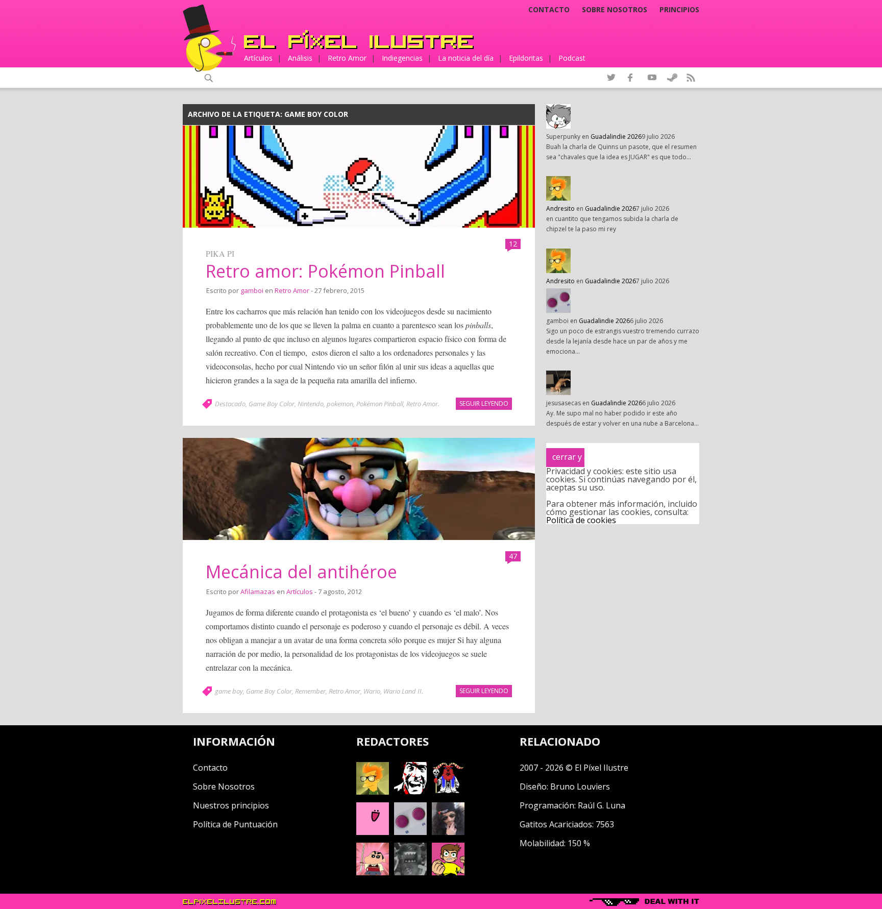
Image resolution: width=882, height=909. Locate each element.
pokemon (340, 403)
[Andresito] (372, 791)
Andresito (560, 208)
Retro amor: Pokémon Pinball (325, 271)
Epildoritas (526, 58)
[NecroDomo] (410, 872)
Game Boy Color (272, 403)
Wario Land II (402, 691)
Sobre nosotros (614, 10)
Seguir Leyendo (483, 403)
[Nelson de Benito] (410, 791)
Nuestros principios (231, 805)
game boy (229, 691)
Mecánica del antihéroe (301, 571)
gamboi (251, 290)
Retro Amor (347, 58)
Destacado (230, 403)
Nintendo (311, 403)
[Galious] (448, 791)
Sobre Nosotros (224, 786)
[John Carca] (448, 832)
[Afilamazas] (372, 872)
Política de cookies (581, 520)
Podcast (571, 58)
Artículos (258, 58)
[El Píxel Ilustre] (359, 39)
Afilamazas (257, 591)
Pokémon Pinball (379, 403)
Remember (310, 691)
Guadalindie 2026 (616, 136)
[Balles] (448, 872)
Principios (679, 10)
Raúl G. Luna (601, 805)
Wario (371, 691)
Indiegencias (402, 58)
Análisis (300, 58)
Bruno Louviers (580, 786)
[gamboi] (410, 832)
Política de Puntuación (235, 824)
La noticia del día (466, 58)
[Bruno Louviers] (372, 832)
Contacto (549, 10)
